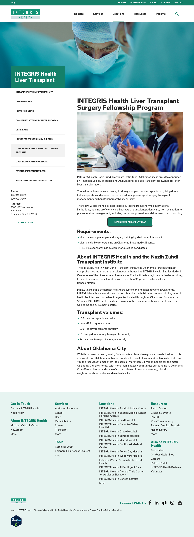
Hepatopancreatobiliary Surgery (34, 139)
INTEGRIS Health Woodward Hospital (120, 455)
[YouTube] (180, 502)
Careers (155, 458)
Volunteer (156, 471)
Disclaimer (117, 510)
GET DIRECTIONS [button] (25, 223)
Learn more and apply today (130, 222)
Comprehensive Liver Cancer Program (37, 120)
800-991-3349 (18, 198)
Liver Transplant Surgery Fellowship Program (37, 150)
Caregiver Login (64, 446)
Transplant (61, 429)
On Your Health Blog (162, 454)
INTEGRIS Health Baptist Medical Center (122, 408)
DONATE (122, 3)
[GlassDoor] (164, 502)
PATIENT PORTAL (138, 3)
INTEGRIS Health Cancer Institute (118, 478)
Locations (118, 13)
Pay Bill (155, 416)
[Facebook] (149, 502)
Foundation (157, 450)
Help (13, 2)
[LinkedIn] (157, 502)
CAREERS (166, 3)
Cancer (59, 412)
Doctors (79, 13)
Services (98, 13)
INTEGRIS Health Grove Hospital (118, 431)
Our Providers (24, 101)
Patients (161, 13)
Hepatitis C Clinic (25, 111)
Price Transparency (162, 421)
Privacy (108, 510)
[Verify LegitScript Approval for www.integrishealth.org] (16, 520)
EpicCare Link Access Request (72, 450)
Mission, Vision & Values (25, 425)
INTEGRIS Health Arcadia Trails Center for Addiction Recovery (121, 473)
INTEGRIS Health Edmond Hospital (119, 435)
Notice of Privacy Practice (93, 510)
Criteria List (22, 130)
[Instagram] (172, 502)
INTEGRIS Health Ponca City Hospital (120, 451)
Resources (140, 13)
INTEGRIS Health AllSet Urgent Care (120, 467)
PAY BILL (154, 3)
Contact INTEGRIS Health (25, 408)
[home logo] (26, 16)
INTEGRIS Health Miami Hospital (118, 440)
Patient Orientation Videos (30, 171)
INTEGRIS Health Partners (166, 467)
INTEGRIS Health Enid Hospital (117, 420)
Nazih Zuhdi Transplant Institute (34, 180)
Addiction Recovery (66, 408)
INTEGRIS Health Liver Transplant (34, 92)
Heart (58, 416)
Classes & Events (161, 412)
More (14, 433)
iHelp (58, 455)
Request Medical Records (165, 425)
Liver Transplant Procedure (32, 162)
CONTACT (178, 3)
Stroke (59, 425)
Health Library (159, 429)
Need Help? (17, 412)
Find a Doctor (159, 408)
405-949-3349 (18, 195)
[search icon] (178, 13)
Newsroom (17, 429)
